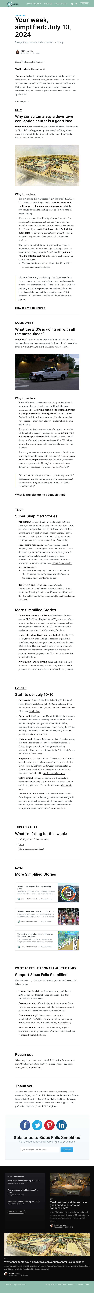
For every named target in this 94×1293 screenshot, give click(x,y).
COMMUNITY (24, 322)
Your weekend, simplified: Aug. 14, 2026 (23, 1191)
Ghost (87, 1285)
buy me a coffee (61, 1022)
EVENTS (20, 688)
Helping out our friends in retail (33, 839)
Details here (34, 711)
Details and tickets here (54, 773)
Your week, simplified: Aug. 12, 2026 (24, 1201)
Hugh (21, 844)
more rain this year (51, 402)
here (41, 848)
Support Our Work (33, 4)
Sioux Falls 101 (61, 4)
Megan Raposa (27, 51)
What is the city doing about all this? (40, 494)
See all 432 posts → (16, 1212)
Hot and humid (38, 68)
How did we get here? (30, 307)
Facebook (71, 1285)
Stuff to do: (25, 694)
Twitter (80, 1285)
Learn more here (57, 808)
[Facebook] (72, 3)
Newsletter (20, 15)
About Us (48, 4)
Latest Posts (61, 1285)
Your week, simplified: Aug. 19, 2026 (24, 1181)
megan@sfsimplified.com (33, 1034)
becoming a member (36, 1006)
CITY (18, 110)
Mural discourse (26, 848)
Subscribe (84, 4)
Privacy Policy (50, 1285)
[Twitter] (76, 3)
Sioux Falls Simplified (12, 1285)
